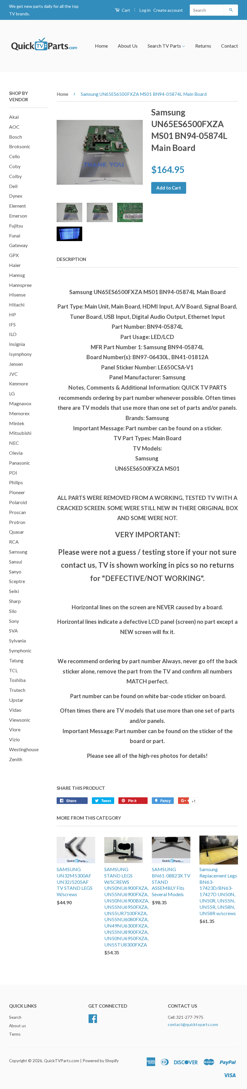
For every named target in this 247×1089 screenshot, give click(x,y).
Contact (229, 46)
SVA (13, 630)
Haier (15, 265)
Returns (203, 46)
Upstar (16, 700)
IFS (12, 324)
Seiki (14, 591)
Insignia (17, 344)
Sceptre (17, 581)
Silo (13, 611)
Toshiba (17, 680)
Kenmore (18, 383)
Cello (14, 156)
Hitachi (16, 304)
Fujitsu (16, 225)
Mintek (16, 423)
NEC (14, 443)
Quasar (16, 532)
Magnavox (20, 403)
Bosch (15, 137)
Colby (15, 176)
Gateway (18, 245)
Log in (145, 10)
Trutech (17, 690)
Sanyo (15, 571)
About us (17, 1025)
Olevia (16, 453)
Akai (14, 117)
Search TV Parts (165, 46)
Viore (14, 729)
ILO (13, 334)
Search (15, 1017)
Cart (125, 10)
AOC (14, 127)
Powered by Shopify (101, 1060)
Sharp (15, 601)
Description (71, 259)
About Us (128, 46)
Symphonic (20, 650)
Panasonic (19, 463)
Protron (17, 522)
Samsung (18, 551)
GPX (14, 255)
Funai (14, 235)
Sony (14, 621)
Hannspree (20, 285)
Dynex (15, 196)
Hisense (17, 294)
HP (12, 314)
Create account (168, 10)
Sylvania (17, 640)
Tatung (16, 660)
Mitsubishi (20, 433)
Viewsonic (19, 720)
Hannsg (17, 275)
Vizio (14, 739)
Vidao (15, 710)
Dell (13, 186)
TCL (13, 670)
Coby (14, 166)
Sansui (15, 561)
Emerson (18, 215)
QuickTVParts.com (61, 1060)
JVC (13, 374)
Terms (14, 1034)
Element (17, 206)
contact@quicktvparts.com (193, 1024)
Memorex (19, 413)
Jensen (16, 364)
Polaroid (18, 502)
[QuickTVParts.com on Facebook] (92, 1017)
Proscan (17, 512)
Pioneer (17, 492)
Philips (16, 482)
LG (12, 393)
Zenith (15, 759)
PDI (13, 472)
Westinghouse (24, 749)
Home (101, 46)
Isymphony (20, 354)
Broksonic (19, 146)
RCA (14, 541)
